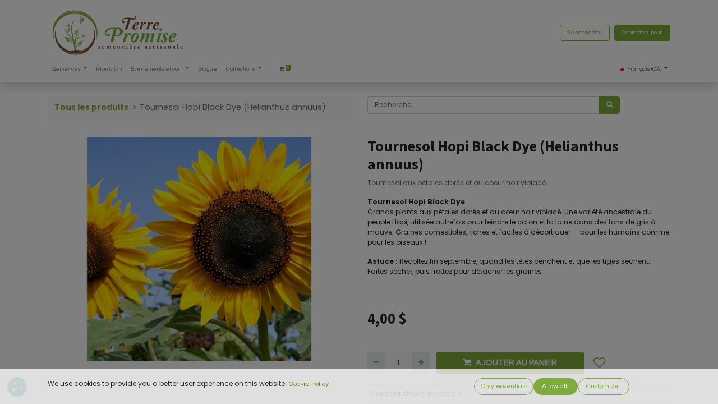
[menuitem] (108, 69)
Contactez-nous (642, 32)
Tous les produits (91, 107)
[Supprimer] (376, 363)
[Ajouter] (420, 363)
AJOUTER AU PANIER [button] (516, 363)
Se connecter (584, 32)
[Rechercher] (609, 105)
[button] (600, 363)
